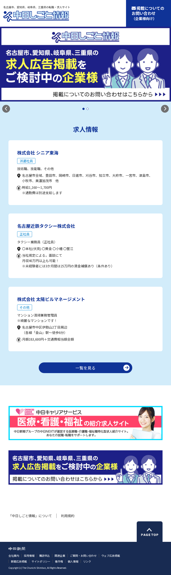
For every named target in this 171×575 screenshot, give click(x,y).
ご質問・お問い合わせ (83, 555)
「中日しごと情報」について (30, 515)
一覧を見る (85, 368)
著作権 (59, 561)
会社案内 (13, 555)
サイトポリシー (41, 561)
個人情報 (73, 561)
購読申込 (44, 555)
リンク (87, 561)
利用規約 (67, 515)
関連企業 (60, 555)
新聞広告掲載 (19, 561)
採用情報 (29, 555)
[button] (6, 109)
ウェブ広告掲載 (110, 555)
